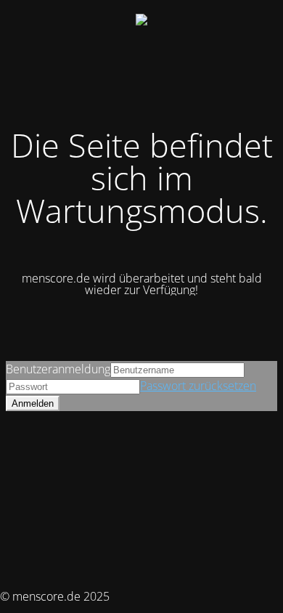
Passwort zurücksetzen (198, 386)
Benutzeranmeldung (58, 369)
